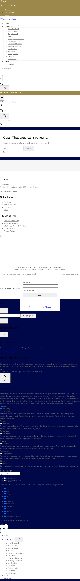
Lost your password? (40, 301)
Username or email (33, 274)
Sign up (48, 307)
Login (40, 295)
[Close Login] (4, 321)
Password (30, 282)
